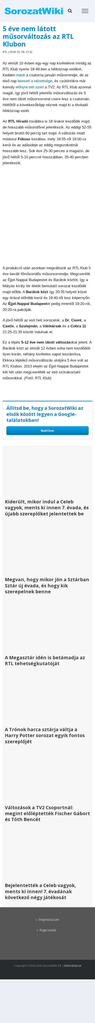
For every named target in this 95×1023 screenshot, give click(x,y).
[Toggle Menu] (85, 11)
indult (20, 75)
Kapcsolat (48, 930)
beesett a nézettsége (35, 81)
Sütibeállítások (72, 965)
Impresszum (48, 920)
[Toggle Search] (70, 11)
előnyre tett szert (30, 87)
